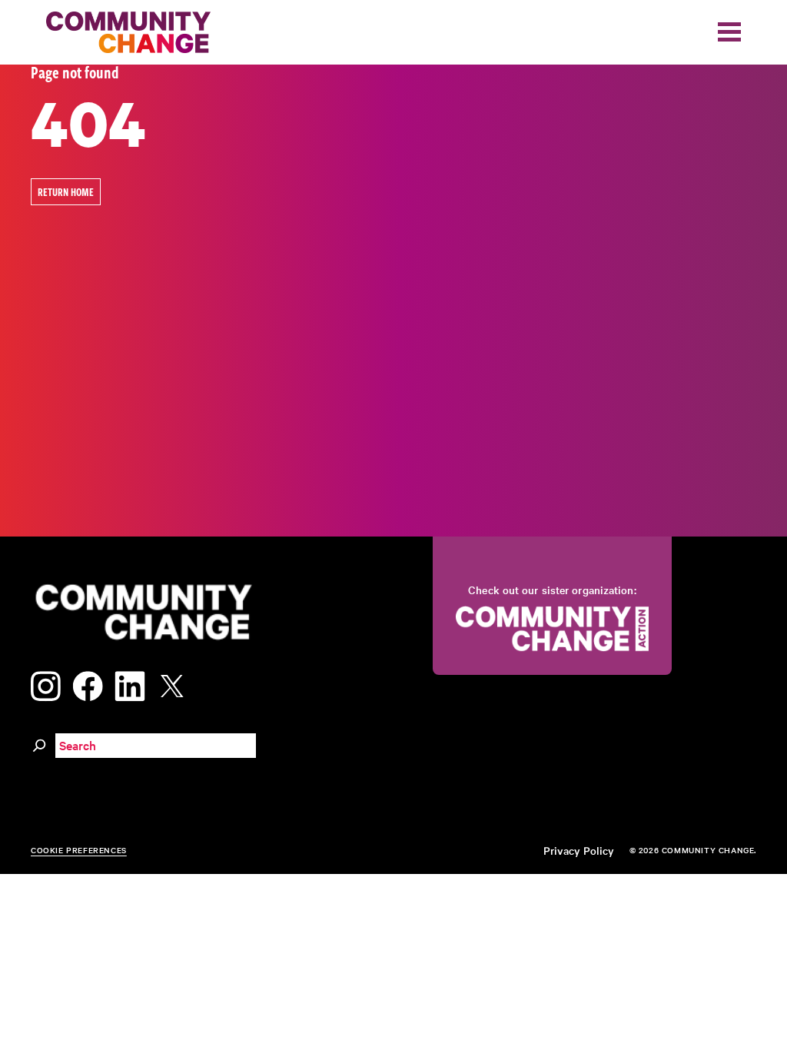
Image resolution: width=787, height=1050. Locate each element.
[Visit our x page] (176, 683)
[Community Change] (128, 32)
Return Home (66, 192)
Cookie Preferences (79, 850)
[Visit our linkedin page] (130, 683)
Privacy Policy (578, 850)
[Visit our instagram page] (46, 683)
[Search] (39, 743)
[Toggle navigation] (729, 32)
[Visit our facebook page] (87, 683)
